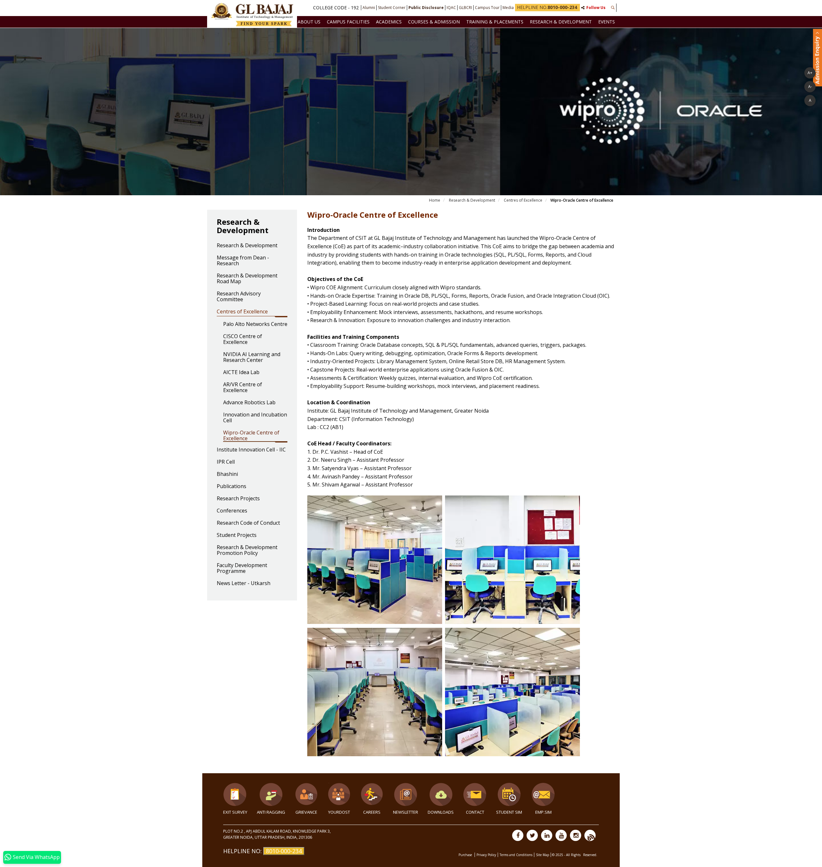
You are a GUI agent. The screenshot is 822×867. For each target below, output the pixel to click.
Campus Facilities (348, 22)
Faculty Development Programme (242, 568)
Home (434, 200)
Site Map (542, 855)
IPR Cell (226, 462)
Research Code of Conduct (248, 523)
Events (606, 22)
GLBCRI (465, 7)
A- (810, 86)
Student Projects (237, 535)
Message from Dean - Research (243, 261)
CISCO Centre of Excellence (242, 339)
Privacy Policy (486, 855)
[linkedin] (546, 835)
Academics (389, 22)
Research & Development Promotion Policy (247, 550)
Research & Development (561, 22)
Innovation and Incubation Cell (255, 418)
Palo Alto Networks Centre (255, 324)
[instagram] (575, 835)
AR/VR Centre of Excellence (242, 387)
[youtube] (561, 835)
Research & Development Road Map (247, 279)
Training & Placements (494, 22)
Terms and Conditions (516, 855)
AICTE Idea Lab (241, 372)
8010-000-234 (284, 851)
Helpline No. (547, 7)
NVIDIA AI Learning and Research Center (251, 357)
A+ (810, 72)
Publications (231, 486)
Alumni (369, 7)
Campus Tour (487, 7)
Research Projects (238, 498)
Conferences (232, 511)
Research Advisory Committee (239, 297)
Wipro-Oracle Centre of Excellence (251, 436)
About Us (309, 22)
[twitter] (532, 835)
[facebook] (517, 835)
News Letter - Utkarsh (243, 583)
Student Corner (392, 7)
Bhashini (227, 474)
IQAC (451, 7)
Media (508, 7)
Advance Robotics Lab (249, 402)
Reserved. (590, 855)
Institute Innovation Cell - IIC (251, 450)
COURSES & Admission (434, 22)
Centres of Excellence (523, 200)
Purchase (466, 855)
